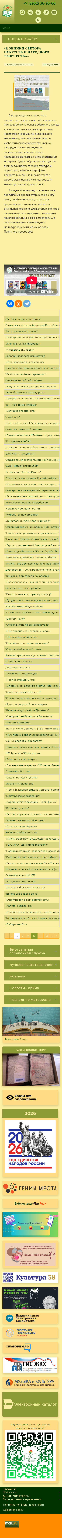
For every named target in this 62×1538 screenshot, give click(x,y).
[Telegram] (27, 303)
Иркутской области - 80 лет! (23, 508)
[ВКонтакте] (10, 303)
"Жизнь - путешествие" (19, 783)
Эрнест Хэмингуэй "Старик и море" (27, 520)
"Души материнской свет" (21, 465)
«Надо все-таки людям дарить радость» (30, 386)
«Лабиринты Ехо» (16, 924)
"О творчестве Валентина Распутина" (28, 716)
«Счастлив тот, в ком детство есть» (27, 899)
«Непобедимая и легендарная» (25, 392)
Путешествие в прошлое (21, 636)
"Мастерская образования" (22, 795)
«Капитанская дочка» (18, 905)
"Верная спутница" (17, 808)
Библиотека (30, 1203)
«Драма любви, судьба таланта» (25, 887)
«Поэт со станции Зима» (20, 679)
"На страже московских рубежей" (26, 502)
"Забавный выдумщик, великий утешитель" (32, 526)
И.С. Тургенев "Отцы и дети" (23, 753)
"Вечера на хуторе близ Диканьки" (27, 710)
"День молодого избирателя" (23, 740)
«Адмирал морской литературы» (26, 704)
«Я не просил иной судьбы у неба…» (28, 630)
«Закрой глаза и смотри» (21, 759)
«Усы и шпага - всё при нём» (23, 588)
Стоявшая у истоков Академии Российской (33, 325)
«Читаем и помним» (17, 722)
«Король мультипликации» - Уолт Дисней (30, 801)
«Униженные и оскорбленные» (25, 820)
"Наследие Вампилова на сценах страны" (31, 539)
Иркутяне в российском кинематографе (31, 869)
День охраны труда (17, 667)
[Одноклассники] (18, 303)
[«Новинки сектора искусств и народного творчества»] (32, 92)
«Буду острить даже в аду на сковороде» (31, 600)
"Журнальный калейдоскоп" (23, 343)
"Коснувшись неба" (17, 441)
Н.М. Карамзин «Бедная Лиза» (24, 606)
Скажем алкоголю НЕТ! (20, 875)
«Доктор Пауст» (15, 618)
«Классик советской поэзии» (23, 429)
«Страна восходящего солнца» (24, 361)
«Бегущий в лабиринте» (20, 410)
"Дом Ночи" (12, 417)
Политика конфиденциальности (23, 1504)
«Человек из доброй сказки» (23, 380)
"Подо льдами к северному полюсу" (28, 594)
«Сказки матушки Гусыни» (21, 777)
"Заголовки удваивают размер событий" (31, 557)
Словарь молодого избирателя (25, 355)
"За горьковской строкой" (21, 331)
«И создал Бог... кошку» (19, 349)
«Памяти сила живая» (18, 661)
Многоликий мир (16, 1039)
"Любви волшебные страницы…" (25, 374)
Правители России (17, 771)
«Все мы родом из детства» (22, 319)
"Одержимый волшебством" (23, 649)
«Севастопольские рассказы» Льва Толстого (33, 863)
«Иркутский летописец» (20, 881)
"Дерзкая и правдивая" (20, 453)
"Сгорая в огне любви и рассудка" (27, 624)
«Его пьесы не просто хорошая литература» (33, 368)
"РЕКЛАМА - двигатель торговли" (26, 844)
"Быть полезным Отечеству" (22, 692)
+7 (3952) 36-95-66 (39, 3)
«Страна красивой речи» (21, 826)
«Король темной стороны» (22, 514)
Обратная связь (13, 1509)
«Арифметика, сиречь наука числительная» (32, 398)
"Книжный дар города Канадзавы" (27, 575)
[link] (31, 39)
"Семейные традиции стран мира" (27, 643)
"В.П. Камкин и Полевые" (21, 404)
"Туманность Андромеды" (21, 673)
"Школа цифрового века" (21, 893)
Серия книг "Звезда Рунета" (23, 472)
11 (40, 935)
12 (46, 935)
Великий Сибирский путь (21, 832)
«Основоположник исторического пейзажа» (33, 912)
